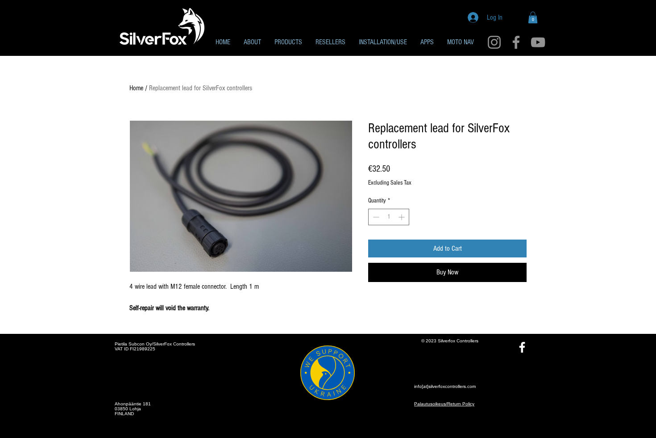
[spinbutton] (389, 217)
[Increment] (402, 217)
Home (136, 88)
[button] (533, 17)
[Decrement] (375, 217)
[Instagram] (494, 42)
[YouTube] (538, 42)
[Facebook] (516, 42)
